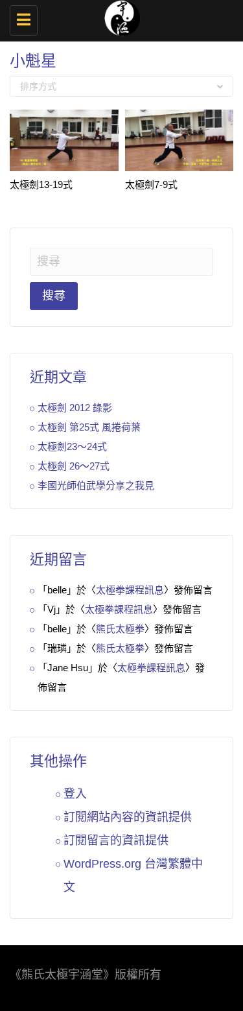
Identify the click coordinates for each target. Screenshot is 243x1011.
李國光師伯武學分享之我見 (96, 485)
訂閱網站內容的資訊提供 (128, 817)
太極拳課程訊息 (130, 589)
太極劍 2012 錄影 (75, 407)
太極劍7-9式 (151, 184)
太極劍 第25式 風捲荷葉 (89, 427)
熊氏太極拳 (120, 628)
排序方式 (38, 86)
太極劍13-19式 (41, 184)
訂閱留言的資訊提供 (116, 840)
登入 (75, 793)
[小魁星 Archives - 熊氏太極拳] (118, 16)
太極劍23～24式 (72, 446)
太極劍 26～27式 (74, 465)
